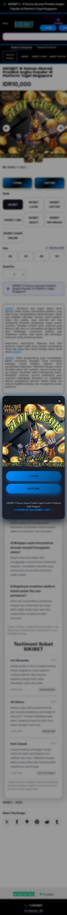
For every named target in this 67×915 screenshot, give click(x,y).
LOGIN (33, 476)
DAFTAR (33, 488)
